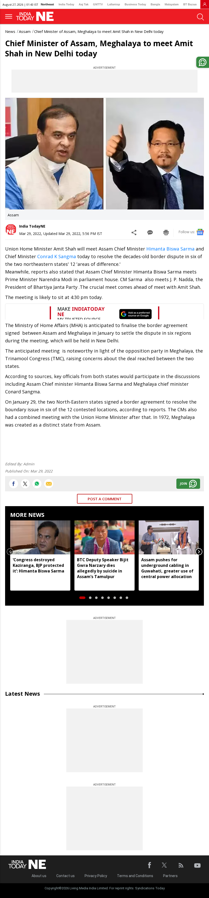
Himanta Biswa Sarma (169, 249)
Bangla (155, 4)
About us (39, 876)
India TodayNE (32, 226)
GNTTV (98, 4)
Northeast (47, 4)
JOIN (183, 483)
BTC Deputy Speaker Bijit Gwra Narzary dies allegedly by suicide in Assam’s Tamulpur (102, 568)
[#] (37, 483)
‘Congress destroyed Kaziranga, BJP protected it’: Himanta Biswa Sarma (38, 565)
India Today (66, 4)
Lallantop (113, 4)
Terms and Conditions (135, 876)
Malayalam (172, 4)
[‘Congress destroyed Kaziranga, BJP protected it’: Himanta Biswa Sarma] (40, 537)
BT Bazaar (190, 4)
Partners (170, 876)
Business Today (135, 4)
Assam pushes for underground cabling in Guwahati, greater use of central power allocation (167, 568)
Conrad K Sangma (56, 256)
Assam (25, 31)
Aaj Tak (83, 4)
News (10, 31)
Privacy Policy (96, 876)
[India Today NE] (36, 16)
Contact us (65, 876)
